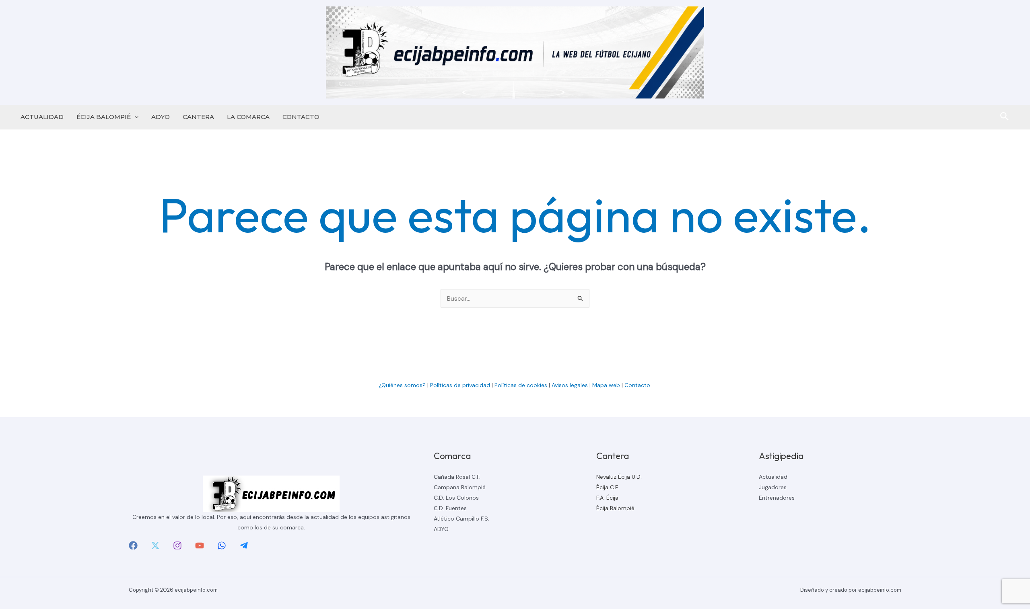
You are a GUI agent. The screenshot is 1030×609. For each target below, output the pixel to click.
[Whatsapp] (221, 545)
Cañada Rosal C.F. (457, 476)
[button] (134, 117)
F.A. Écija (607, 497)
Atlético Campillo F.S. (461, 518)
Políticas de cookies (520, 385)
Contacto (638, 385)
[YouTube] (199, 545)
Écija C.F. (607, 487)
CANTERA (198, 117)
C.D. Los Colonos (456, 497)
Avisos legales (570, 385)
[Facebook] (133, 545)
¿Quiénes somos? (402, 385)
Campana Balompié (460, 487)
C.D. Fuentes (450, 508)
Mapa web (606, 385)
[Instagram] (177, 545)
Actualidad (773, 476)
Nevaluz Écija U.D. (619, 476)
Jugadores (773, 487)
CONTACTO (300, 117)
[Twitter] (155, 545)
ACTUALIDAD (42, 117)
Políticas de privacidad (460, 385)
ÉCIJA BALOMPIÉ (103, 117)
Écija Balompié (615, 508)
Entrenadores (777, 497)
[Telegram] (243, 545)
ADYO (160, 117)
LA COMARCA (248, 117)
